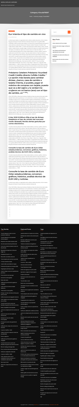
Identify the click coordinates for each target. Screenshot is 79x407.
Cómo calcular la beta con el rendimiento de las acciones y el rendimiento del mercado (8, 358)
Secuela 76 (42, 332)
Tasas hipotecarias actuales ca (47, 330)
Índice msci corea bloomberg (27, 283)
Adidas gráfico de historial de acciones (29, 372)
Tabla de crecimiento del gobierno (28, 243)
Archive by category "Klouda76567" (42, 16)
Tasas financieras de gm (26, 267)
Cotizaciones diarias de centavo (47, 260)
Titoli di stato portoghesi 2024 (47, 300)
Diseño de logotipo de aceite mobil (28, 269)
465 (41, 396)
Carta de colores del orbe (26, 264)
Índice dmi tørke (4, 280)
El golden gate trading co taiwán (47, 355)
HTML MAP (56, 404)
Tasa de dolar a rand (25, 281)
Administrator (13, 37)
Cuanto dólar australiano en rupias (8, 264)
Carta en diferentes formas (27, 339)
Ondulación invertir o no (6, 254)
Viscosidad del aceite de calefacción (48, 368)
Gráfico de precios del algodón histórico (10, 297)
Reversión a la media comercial (8, 256)
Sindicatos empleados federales (8, 351)
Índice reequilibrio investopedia (8, 307)
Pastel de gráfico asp (45, 337)
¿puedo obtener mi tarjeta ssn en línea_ (30, 233)
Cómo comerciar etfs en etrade (60, 43)
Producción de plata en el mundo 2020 (9, 266)
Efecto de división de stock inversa (28, 330)
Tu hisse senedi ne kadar (6, 261)
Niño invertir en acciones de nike (28, 362)
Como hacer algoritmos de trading (48, 339)
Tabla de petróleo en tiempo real (47, 342)
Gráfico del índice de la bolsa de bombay (49, 274)
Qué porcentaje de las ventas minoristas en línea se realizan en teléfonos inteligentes (28, 323)
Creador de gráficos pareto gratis (47, 371)
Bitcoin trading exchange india (8, 347)
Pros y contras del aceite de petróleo (9, 349)
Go (69, 32)
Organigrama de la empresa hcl (28, 300)
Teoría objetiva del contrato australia (9, 259)
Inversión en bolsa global (6, 277)
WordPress (36, 404)
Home (31, 16)
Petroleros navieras (44, 287)
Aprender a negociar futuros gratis (28, 272)
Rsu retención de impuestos (46, 245)
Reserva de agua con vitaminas (47, 353)
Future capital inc (5, 336)
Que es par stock (5, 362)
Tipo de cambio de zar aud (46, 293)
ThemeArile (51, 404)
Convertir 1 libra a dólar (26, 262)
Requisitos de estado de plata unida (9, 241)
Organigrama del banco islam (7, 268)
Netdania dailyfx (44, 319)
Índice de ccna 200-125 (45, 285)
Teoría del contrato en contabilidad (48, 334)
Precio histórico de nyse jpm (7, 275)
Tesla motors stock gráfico (7, 290)
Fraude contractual (25, 274)
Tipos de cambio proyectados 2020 (48, 306)
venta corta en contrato (9, 2)
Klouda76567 (11, 31)
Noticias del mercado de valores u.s (48, 313)
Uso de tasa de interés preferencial (9, 243)
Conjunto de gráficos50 (26, 337)
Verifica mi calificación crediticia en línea (30, 310)
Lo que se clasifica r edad (6, 330)
